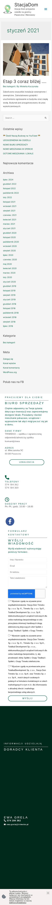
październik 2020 (11, 242)
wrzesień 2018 (9, 317)
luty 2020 (7, 277)
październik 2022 (11, 193)
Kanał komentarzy (11, 368)
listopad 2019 (9, 290)
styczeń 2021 (9, 228)
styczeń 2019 (9, 299)
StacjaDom (26, 5)
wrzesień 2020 (10, 246)
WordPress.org (10, 372)
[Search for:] (26, 118)
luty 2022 (7, 197)
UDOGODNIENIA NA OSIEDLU (17, 140)
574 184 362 (12, 484)
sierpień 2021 (9, 210)
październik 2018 (10, 313)
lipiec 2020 (8, 255)
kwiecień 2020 (10, 268)
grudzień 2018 (9, 304)
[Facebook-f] (10, 521)
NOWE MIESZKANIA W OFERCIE (18, 149)
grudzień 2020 (9, 233)
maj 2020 (7, 264)
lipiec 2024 (8, 179)
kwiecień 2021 (9, 219)
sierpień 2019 (9, 295)
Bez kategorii (9, 86)
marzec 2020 (9, 273)
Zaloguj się (8, 359)
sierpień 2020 (9, 250)
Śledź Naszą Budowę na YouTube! (21, 136)
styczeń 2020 (9, 282)
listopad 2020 (9, 237)
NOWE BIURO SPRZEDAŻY (15, 145)
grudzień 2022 (9, 184)
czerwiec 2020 (10, 259)
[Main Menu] (45, 9)
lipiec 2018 (8, 326)
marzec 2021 (9, 224)
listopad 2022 (9, 188)
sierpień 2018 (9, 322)
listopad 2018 (9, 308)
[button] (48, 893)
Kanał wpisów (9, 363)
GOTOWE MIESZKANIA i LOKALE (18, 153)
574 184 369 (12, 487)
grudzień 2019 (9, 286)
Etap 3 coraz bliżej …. (24, 81)
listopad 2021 (9, 202)
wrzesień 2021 (9, 206)
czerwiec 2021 (9, 215)
